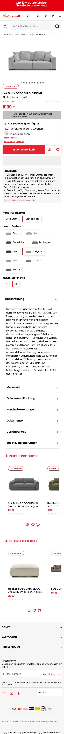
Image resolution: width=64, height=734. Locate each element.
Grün (15, 251)
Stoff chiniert (32, 218)
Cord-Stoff (11, 218)
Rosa (15, 260)
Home (4, 34)
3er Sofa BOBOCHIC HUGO (25, 504)
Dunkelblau (19, 242)
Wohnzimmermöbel (21, 34)
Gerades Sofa (40, 34)
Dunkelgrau (45, 242)
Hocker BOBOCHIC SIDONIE (25, 590)
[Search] (57, 26)
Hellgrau (37, 251)
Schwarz (37, 260)
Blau (35, 233)
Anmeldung (49, 674)
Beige (16, 233)
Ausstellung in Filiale (14, 141)
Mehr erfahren (11, 137)
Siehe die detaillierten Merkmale (19, 200)
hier (56, 721)
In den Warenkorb (24, 149)
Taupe (16, 269)
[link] (51, 16)
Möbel (11, 34)
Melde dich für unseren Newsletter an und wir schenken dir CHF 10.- (32, 665)
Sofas (32, 34)
